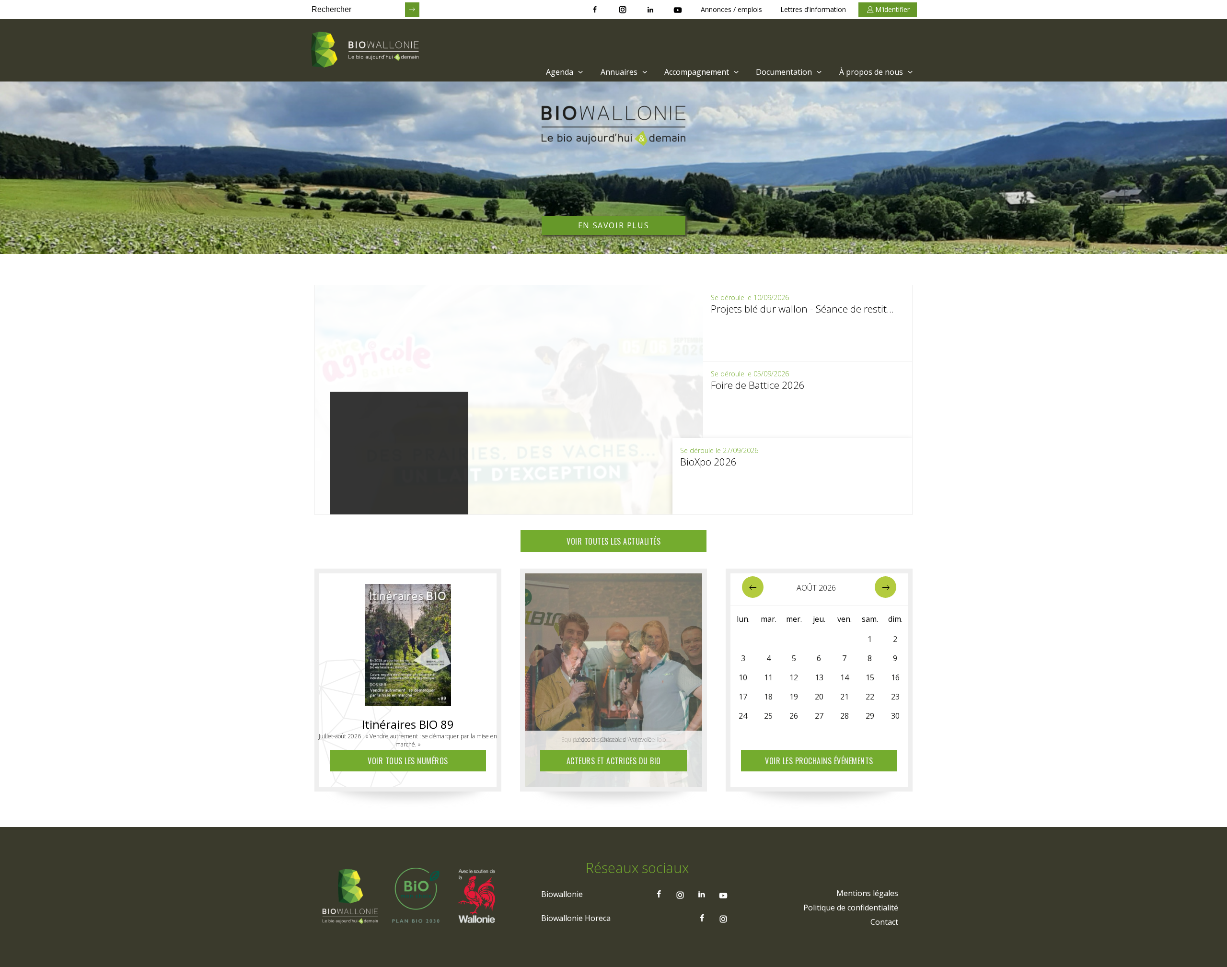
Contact (884, 922)
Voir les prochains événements (819, 761)
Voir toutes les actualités (613, 541)
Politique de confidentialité (850, 907)
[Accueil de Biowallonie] (367, 50)
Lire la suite (428, 501)
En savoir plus (613, 225)
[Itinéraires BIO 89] (408, 642)
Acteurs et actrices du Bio (614, 761)
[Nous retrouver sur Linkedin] (650, 9)
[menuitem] (563, 72)
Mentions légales (867, 893)
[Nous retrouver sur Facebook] (594, 9)
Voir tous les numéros (408, 761)
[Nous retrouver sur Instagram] (622, 9)
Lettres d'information (813, 9)
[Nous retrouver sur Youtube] (677, 9)
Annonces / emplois (731, 9)
